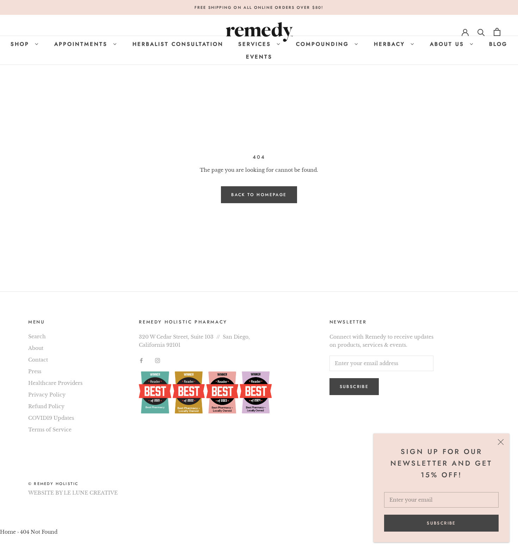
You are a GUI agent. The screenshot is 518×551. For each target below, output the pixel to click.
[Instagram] (157, 360)
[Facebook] (141, 360)
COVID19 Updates (51, 418)
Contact (38, 360)
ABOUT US (448, 44)
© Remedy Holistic (53, 483)
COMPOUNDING (324, 44)
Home (8, 532)
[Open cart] (497, 32)
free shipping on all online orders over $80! (259, 7)
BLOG (498, 44)
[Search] (481, 32)
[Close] (501, 442)
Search (37, 336)
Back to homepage (258, 195)
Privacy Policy (47, 395)
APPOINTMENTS (82, 44)
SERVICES (256, 44)
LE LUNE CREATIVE (91, 493)
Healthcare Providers (55, 383)
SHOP (21, 44)
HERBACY (391, 44)
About (35, 348)
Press (34, 371)
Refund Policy (46, 406)
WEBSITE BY (45, 493)
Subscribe (441, 523)
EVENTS (259, 57)
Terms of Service (50, 429)
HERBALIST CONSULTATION (177, 44)
